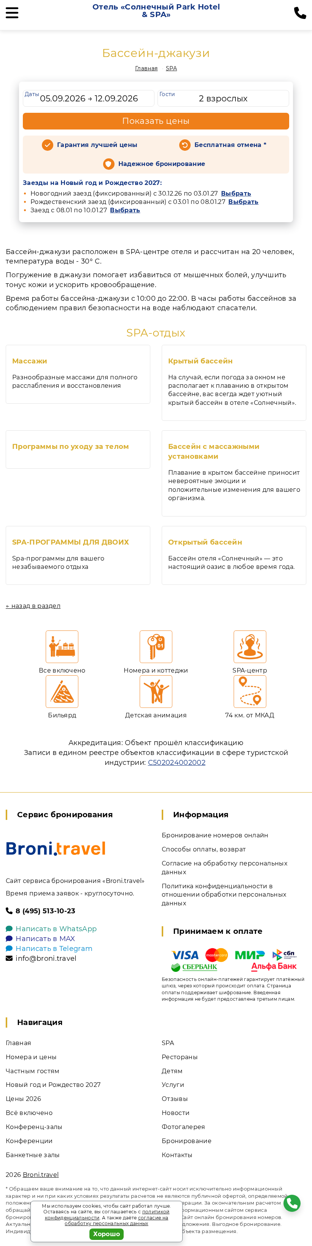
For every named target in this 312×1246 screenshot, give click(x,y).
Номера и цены (31, 1057)
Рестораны (180, 1057)
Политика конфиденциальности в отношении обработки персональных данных (224, 895)
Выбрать (236, 193)
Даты (32, 94)
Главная (146, 68)
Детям (172, 1071)
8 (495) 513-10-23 (45, 911)
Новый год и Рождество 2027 (53, 1084)
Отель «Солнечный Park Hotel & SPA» (156, 10)
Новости (175, 1113)
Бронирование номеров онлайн (215, 835)
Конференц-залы (34, 1127)
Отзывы (175, 1098)
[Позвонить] (300, 13)
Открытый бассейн (205, 542)
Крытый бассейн (200, 361)
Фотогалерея (183, 1127)
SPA (171, 68)
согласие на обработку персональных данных (116, 1221)
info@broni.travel (46, 958)
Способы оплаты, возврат (204, 849)
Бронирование (187, 1141)
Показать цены (156, 121)
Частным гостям (32, 1071)
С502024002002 (176, 762)
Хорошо (106, 1234)
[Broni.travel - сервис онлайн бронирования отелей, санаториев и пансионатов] (56, 848)
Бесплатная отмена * (230, 144)
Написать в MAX (45, 939)
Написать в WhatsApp (56, 929)
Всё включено (29, 1113)
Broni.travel (41, 1174)
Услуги (173, 1084)
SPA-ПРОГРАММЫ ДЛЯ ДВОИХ (70, 542)
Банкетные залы (33, 1155)
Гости (167, 94)
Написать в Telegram (54, 948)
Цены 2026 (23, 1098)
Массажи (29, 361)
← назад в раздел (33, 606)
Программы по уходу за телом (70, 446)
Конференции (29, 1141)
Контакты (177, 1155)
